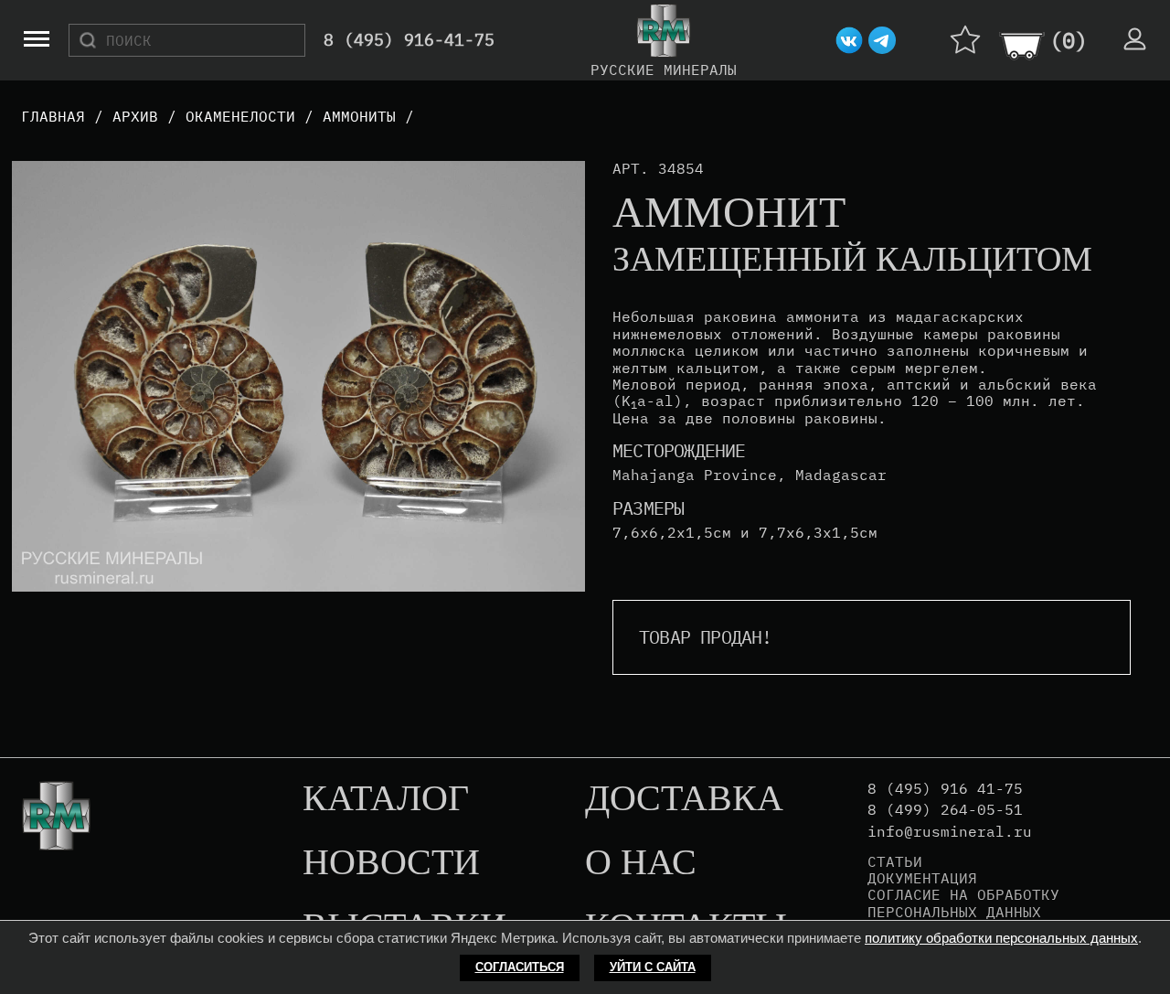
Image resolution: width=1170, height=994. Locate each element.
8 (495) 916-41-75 (409, 40)
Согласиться (519, 967)
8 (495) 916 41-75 (945, 788)
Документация (922, 878)
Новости (391, 863)
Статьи (894, 861)
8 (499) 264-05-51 (945, 809)
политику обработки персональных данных (1001, 938)
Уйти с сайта (653, 967)
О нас (641, 863)
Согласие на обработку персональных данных (963, 903)
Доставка (684, 799)
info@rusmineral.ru (949, 831)
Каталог (386, 799)
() (1068, 40)
